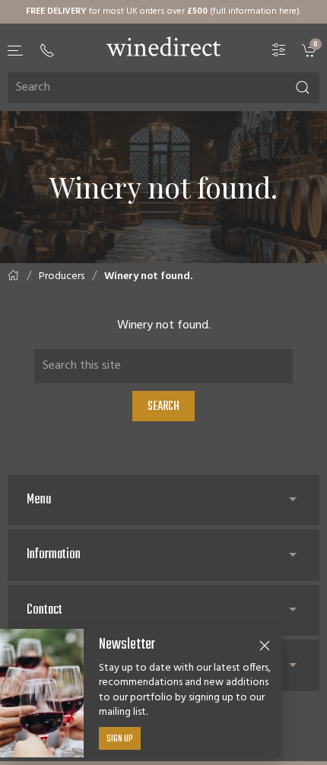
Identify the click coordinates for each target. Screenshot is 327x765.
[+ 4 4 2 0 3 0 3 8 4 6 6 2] (47, 50)
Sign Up (119, 739)
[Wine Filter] (279, 50)
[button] (16, 51)
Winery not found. (148, 276)
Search (163, 407)
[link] (310, 50)
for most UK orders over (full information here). (163, 11)
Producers (61, 276)
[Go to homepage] (163, 46)
